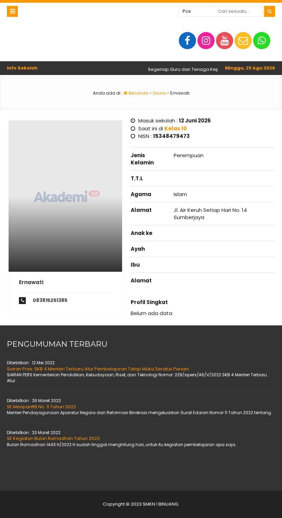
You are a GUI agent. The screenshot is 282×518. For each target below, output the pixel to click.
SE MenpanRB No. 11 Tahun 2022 (41, 406)
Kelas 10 (175, 128)
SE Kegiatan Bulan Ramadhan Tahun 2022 (53, 438)
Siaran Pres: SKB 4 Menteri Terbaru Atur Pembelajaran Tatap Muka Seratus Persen (98, 369)
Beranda (138, 93)
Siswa (159, 93)
